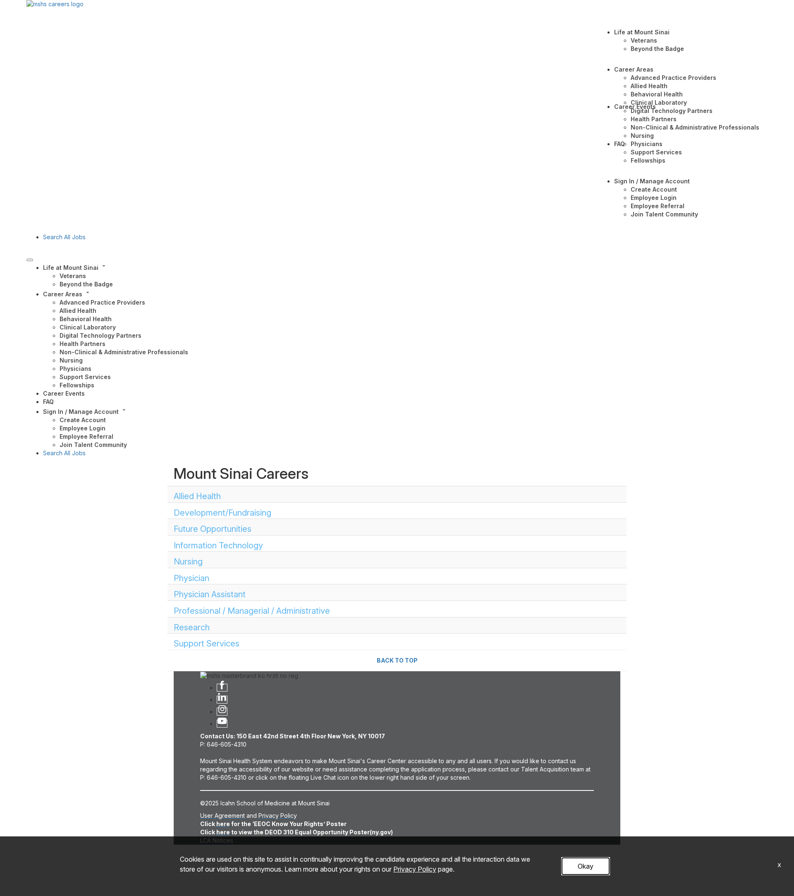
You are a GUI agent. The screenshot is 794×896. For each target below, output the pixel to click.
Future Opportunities (212, 529)
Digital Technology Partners (672, 110)
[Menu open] (29, 260)
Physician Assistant (210, 594)
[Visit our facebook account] (222, 688)
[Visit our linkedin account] (222, 700)
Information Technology (218, 545)
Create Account (654, 189)
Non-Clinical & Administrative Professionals (695, 127)
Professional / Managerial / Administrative (252, 611)
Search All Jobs (64, 236)
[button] (405, 267)
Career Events (635, 106)
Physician (191, 578)
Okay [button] (585, 866)
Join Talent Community (664, 214)
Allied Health (649, 85)
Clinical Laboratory (659, 102)
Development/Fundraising (222, 513)
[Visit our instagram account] (222, 712)
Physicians (646, 143)
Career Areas (633, 69)
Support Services (656, 152)
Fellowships (648, 160)
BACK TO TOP (397, 660)
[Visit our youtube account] (222, 724)
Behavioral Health (657, 94)
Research (192, 627)
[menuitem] (405, 275)
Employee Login (654, 197)
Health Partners (654, 119)
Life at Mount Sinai (642, 32)
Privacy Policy (414, 869)
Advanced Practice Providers (673, 77)
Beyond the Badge (657, 48)
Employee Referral (657, 205)
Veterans (644, 40)
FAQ (619, 143)
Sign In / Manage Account (652, 181)
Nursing (642, 135)
